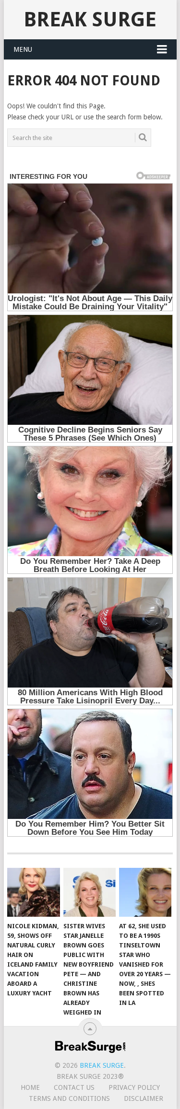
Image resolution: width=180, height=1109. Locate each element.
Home (30, 1087)
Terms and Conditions (69, 1098)
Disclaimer (143, 1098)
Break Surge (90, 19)
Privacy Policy (134, 1087)
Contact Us (74, 1087)
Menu (22, 49)
